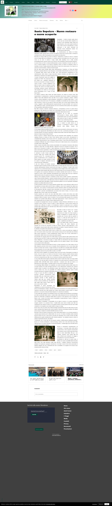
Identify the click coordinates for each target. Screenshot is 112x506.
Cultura (35, 20)
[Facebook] (73, 10)
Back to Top (2, 501)
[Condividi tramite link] (43, 357)
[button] (81, 20)
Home (65, 405)
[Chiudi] (110, 504)
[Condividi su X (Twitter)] (37, 357)
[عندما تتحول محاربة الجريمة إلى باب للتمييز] (56, 371)
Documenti (67, 426)
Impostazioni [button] (94, 504)
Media (66, 418)
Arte (57, 20)
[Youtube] (75, 10)
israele (36, 349)
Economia (52, 20)
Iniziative (67, 413)
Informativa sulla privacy (50, 504)
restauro (50, 349)
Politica (61, 20)
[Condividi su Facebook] (35, 357)
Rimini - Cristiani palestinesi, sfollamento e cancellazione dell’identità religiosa (75, 379)
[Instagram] (70, 10)
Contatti (66, 421)
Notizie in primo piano (43, 20)
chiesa (46, 349)
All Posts (30, 20)
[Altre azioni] (77, 28)
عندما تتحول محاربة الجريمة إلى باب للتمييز (55, 379)
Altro (66, 20)
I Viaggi (66, 416)
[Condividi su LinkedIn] (40, 357)
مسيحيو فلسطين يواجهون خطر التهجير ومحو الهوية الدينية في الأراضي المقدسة (37, 379)
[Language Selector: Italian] (70, 2)
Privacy (66, 423)
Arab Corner (67, 411)
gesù (55, 349)
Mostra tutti (81, 364)
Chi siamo (67, 408)
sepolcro (59, 349)
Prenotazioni (68, 429)
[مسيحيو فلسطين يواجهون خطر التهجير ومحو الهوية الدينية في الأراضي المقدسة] (37, 371)
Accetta (106, 504)
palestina (41, 349)
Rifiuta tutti (101, 504)
